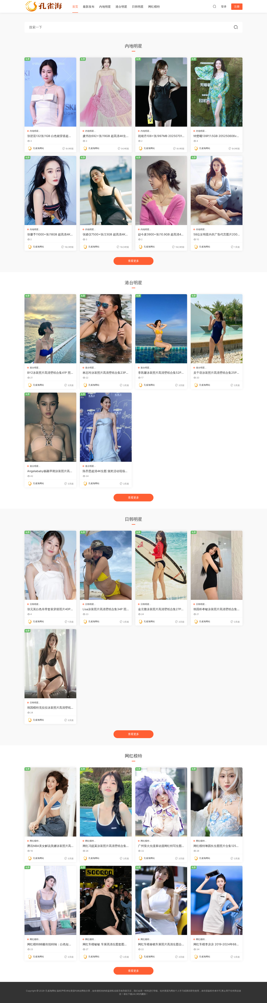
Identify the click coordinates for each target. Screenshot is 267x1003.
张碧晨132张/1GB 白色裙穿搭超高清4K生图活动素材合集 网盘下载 (49, 136)
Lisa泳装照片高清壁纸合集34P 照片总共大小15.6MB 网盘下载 (104, 609)
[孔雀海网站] (44, 6)
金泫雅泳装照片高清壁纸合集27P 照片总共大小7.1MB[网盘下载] (159, 609)
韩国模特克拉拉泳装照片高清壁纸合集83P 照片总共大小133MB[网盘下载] (50, 707)
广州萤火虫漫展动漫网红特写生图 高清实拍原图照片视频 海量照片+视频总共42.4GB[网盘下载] (160, 846)
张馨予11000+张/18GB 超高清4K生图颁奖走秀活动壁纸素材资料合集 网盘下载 (50, 234)
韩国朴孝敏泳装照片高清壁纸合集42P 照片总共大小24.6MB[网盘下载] (216, 609)
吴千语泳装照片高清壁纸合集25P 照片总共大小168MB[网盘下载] (215, 372)
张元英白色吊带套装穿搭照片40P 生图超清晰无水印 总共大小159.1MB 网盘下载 (49, 609)
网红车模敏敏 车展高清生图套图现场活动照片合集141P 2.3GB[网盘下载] (105, 944)
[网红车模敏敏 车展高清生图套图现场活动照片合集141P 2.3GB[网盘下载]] (106, 900)
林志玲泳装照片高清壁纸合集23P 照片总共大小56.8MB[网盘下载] (104, 372)
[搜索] (214, 6)
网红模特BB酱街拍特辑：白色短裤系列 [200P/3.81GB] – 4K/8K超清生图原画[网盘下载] (49, 944)
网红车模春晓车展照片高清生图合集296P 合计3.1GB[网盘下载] (160, 944)
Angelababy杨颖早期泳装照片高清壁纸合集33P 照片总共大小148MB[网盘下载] (50, 471)
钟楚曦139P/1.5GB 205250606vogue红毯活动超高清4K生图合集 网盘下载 (215, 136)
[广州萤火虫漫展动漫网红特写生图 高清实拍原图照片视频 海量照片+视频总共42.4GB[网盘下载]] (161, 802)
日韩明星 (137, 6)
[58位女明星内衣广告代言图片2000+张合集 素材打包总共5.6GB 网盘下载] (216, 190)
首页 (75, 6)
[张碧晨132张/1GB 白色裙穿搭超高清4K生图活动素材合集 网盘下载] (50, 92)
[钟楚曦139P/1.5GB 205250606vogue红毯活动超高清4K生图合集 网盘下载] (216, 92)
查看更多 (133, 261)
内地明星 (105, 6)
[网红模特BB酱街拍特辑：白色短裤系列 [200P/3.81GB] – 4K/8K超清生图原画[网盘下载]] (50, 900)
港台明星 (121, 6)
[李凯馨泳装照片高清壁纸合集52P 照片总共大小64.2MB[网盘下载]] (161, 328)
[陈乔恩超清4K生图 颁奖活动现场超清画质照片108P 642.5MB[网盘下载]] (106, 427)
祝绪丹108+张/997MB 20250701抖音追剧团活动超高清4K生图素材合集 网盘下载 (160, 136)
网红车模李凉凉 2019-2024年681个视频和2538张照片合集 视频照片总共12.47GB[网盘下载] (216, 944)
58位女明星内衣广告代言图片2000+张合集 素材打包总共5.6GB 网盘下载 (216, 234)
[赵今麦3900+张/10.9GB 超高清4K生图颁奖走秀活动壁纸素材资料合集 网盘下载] (161, 190)
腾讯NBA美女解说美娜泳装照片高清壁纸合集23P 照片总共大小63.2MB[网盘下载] (49, 846)
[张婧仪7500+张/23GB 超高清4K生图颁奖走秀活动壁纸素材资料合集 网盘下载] (106, 190)
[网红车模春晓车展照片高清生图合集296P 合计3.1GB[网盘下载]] (161, 900)
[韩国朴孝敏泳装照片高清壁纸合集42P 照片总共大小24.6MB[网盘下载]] (216, 565)
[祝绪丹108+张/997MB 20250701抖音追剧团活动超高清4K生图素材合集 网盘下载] (161, 92)
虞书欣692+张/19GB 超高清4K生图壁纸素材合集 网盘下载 (106, 136)
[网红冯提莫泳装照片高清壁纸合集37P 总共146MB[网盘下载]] (106, 802)
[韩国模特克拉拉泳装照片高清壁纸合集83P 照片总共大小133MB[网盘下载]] (50, 663)
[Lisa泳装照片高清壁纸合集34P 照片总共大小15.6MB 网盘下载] (106, 565)
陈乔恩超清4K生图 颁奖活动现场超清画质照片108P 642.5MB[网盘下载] (105, 471)
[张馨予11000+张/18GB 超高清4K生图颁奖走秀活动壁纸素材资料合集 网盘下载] (50, 190)
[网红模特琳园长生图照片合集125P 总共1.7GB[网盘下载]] (216, 802)
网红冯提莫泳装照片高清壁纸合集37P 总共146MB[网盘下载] (105, 846)
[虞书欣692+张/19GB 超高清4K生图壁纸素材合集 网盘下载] (106, 92)
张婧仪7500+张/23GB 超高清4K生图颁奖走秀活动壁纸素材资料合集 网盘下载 (105, 234)
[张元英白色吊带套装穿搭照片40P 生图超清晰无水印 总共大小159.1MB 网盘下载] (50, 565)
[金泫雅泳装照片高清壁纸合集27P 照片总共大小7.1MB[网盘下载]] (161, 565)
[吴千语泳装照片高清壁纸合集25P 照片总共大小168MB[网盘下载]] (216, 328)
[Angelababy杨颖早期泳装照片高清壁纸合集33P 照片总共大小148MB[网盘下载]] (50, 427)
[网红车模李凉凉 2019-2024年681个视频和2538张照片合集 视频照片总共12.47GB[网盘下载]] (216, 900)
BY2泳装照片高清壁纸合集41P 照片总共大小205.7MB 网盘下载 (50, 372)
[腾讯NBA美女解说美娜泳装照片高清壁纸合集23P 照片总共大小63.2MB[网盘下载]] (50, 802)
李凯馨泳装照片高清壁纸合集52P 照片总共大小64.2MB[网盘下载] (159, 372)
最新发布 (88, 6)
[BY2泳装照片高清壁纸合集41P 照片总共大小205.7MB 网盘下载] (50, 328)
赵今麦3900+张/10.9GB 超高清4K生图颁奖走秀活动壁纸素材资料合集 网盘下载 (160, 234)
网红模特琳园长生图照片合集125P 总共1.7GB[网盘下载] (215, 846)
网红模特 (154, 6)
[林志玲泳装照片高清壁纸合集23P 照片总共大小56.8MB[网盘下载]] (106, 328)
